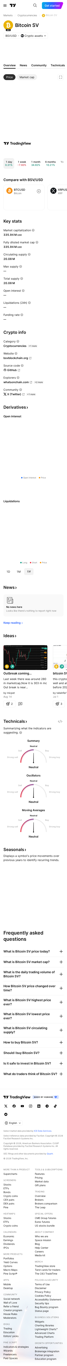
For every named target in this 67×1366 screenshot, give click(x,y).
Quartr (50, 1153)
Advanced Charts (44, 1332)
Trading (7, 1328)
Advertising (41, 1347)
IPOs (6, 1247)
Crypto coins (10, 1195)
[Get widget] (60, 721)
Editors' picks (10, 1336)
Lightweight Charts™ (46, 1329)
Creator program (12, 1310)
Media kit (40, 1255)
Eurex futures (42, 1221)
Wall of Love (10, 1302)
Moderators (9, 1317)
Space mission (43, 1240)
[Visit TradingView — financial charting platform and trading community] (17, 143)
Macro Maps (10, 1269)
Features (39, 1173)
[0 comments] (20, 703)
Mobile (7, 1284)
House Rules (10, 1313)
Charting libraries (44, 1325)
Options (7, 1266)
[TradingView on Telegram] (47, 1106)
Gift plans (40, 1185)
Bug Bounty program (46, 1307)
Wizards (8, 1350)
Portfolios (8, 1258)
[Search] (35, 5)
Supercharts (10, 1173)
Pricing (39, 1177)
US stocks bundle (45, 1225)
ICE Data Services (42, 1131)
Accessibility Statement (48, 1299)
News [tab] (23, 65)
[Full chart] (61, 77)
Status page (42, 1310)
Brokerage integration (47, 1351)
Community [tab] (39, 65)
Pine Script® (10, 1273)
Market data (42, 1181)
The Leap (40, 1207)
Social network (11, 1298)
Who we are (41, 1236)
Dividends (9, 1243)
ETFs (6, 1188)
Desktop (8, 1288)
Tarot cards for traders (47, 1269)
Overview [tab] (9, 65)
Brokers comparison (46, 1203)
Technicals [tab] (58, 65)
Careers (39, 1251)
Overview (40, 1195)
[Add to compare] (39, 191)
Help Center (41, 1247)
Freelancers (9, 1354)
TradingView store (45, 1266)
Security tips (42, 1303)
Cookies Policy (43, 1295)
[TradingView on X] (5, 1106)
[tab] (9, 77)
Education (9, 1332)
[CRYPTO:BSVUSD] (7, 666)
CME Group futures (45, 1218)
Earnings (8, 1240)
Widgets (39, 1321)
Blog (37, 1243)
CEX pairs (8, 1199)
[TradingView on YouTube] (22, 1106)
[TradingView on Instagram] (30, 1106)
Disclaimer (40, 1288)
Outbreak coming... (17, 673)
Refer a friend (11, 1306)
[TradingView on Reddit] (5, 1114)
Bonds (6, 1192)
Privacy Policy (43, 1291)
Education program (45, 1358)
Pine (5, 1207)
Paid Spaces (10, 1358)
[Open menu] (5, 5)
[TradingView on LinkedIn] (38, 1106)
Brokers (39, 1199)
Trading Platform (44, 1336)
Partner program (44, 1355)
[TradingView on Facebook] (14, 1106)
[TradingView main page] (13, 5)
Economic (8, 1236)
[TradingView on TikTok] (55, 1106)
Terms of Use (42, 1284)
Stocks (7, 1184)
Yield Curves (10, 1262)
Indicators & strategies (16, 1346)
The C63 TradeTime (46, 1273)
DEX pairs (8, 1203)
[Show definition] (33, 230)
